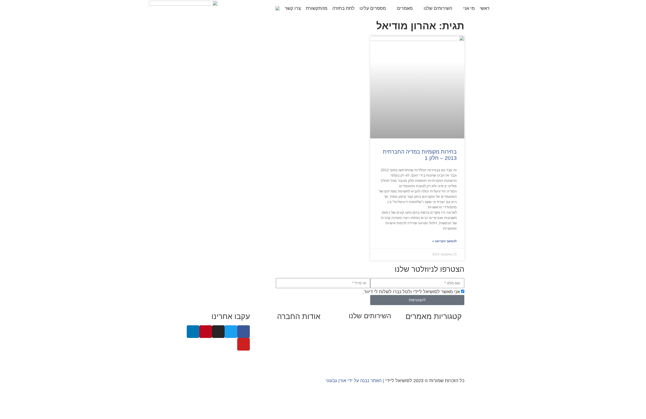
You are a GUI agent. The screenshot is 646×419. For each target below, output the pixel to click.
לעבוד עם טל (307, 335)
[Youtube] (243, 344)
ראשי (485, 8)
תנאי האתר (309, 355)
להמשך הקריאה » (444, 241)
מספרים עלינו (373, 8)
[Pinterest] (205, 331)
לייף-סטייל (451, 355)
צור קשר (312, 362)
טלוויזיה (271, 349)
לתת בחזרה (343, 8)
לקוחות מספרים (305, 342)
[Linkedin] (193, 331)
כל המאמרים (449, 328)
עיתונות (289, 349)
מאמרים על (450, 335)
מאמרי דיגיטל (448, 342)
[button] (269, 8)
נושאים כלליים (448, 349)
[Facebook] (243, 331)
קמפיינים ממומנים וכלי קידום (363, 341)
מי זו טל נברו (308, 328)
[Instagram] (218, 331)
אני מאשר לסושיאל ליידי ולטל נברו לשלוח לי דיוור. (411, 291)
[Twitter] (231, 331)
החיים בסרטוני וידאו (442, 362)
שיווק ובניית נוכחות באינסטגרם (361, 327)
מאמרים (405, 8)
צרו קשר (293, 8)
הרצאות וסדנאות (375, 355)
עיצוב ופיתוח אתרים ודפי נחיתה (361, 348)
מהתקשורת (316, 8)
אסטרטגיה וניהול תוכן (370, 334)
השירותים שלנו (438, 8)
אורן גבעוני (336, 380)
